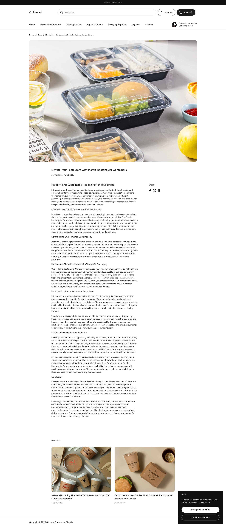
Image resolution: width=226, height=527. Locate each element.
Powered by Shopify (64, 522)
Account (169, 12)
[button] (186, 12)
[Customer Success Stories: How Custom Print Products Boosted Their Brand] (145, 469)
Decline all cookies (200, 517)
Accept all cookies (200, 509)
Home (31, 35)
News (40, 35)
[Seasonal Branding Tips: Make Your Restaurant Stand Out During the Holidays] (81, 469)
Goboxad (35, 12)
